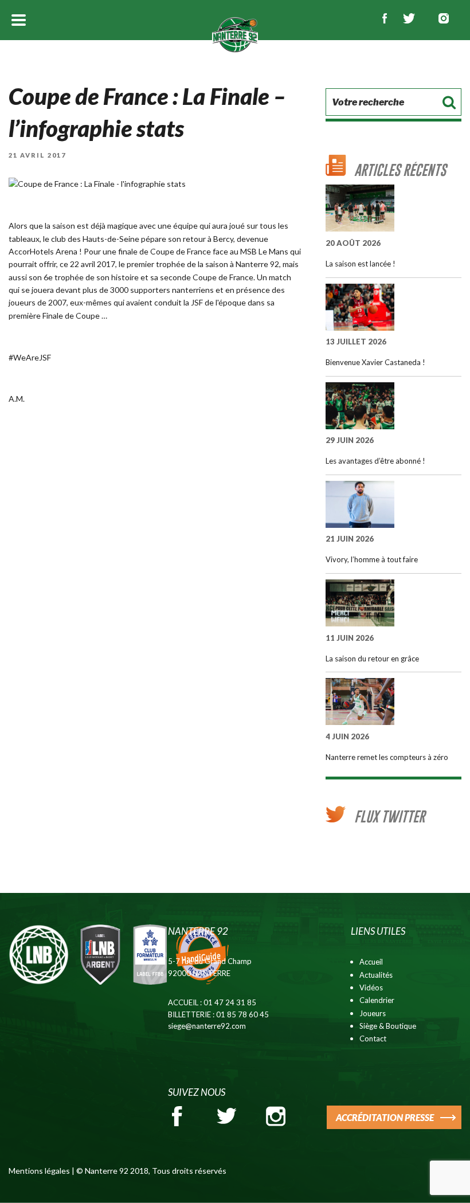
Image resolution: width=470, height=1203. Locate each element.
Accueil (371, 961)
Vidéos (371, 987)
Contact (372, 1038)
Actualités (376, 974)
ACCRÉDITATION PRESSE (385, 1117)
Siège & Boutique (387, 1025)
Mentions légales (39, 1170)
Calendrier (376, 1000)
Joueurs (372, 1013)
